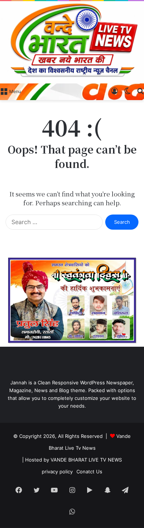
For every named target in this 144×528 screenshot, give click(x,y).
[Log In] (114, 90)
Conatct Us (89, 471)
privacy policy (57, 471)
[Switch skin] (127, 90)
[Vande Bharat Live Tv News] (72, 42)
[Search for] (140, 90)
